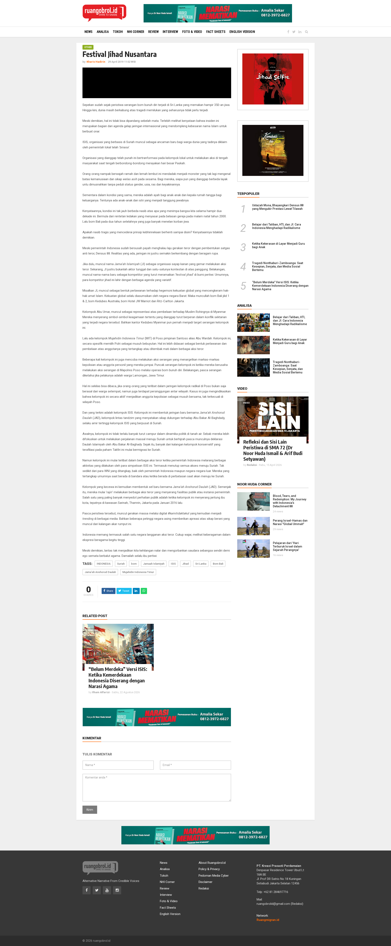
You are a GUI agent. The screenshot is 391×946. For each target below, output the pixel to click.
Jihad (185, 563)
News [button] (89, 32)
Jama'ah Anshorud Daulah (100, 572)
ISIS (173, 563)
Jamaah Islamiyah (153, 563)
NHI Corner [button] (135, 32)
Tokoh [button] (118, 32)
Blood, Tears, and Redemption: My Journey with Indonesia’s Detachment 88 (289, 501)
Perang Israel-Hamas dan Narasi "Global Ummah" (290, 522)
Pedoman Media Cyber (214, 875)
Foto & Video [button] (192, 32)
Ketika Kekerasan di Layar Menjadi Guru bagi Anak (290, 341)
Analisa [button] (103, 32)
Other (88, 47)
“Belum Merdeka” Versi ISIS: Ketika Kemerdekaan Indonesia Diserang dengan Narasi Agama (118, 677)
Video (246, 403)
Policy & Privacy (209, 869)
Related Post (94, 616)
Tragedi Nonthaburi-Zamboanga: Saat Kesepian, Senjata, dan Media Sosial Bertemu (277, 266)
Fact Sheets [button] (216, 32)
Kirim (90, 809)
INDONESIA (104, 563)
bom (134, 563)
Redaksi (204, 888)
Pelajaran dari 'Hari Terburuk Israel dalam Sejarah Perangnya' (287, 546)
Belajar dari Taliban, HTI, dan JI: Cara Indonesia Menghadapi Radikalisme (276, 226)
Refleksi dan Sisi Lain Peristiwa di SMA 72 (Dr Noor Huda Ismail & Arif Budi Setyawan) (272, 450)
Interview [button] (170, 32)
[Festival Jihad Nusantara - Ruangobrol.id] (104, 13)
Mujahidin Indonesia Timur (138, 572)
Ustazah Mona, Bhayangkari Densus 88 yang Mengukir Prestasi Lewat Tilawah (277, 207)
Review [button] (153, 32)
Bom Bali (218, 563)
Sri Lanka (200, 563)
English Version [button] (242, 32)
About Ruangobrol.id (212, 863)
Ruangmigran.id (268, 920)
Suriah (121, 563)
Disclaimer (205, 882)
